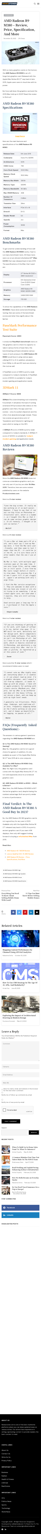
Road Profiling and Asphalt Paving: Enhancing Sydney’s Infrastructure (25, 1168)
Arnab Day (6, 988)
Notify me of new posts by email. (13, 1102)
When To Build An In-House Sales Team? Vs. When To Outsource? (25, 1148)
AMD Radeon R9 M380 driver (13, 877)
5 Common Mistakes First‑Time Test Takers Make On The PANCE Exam (25, 1158)
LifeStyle (5, 1483)
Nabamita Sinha (8, 955)
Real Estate (6, 1486)
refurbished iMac (25, 836)
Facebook (11, 1208)
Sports (4, 1505)
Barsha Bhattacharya (19, 1192)
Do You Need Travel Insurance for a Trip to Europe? (25, 1188)
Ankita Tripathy (17, 1152)
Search (4, 1128)
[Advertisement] (20, 1318)
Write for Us (6, 1457)
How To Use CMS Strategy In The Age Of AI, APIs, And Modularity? (20, 984)
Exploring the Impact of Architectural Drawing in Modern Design (19, 1016)
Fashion (4, 1476)
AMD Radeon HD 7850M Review (18, 851)
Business (5, 1472)
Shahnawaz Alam (17, 1162)
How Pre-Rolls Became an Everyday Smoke (25, 1179)
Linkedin (10, 1215)
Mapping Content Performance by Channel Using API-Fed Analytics (17, 951)
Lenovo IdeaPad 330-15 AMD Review (20, 854)
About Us (5, 1450)
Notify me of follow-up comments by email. (17, 1095)
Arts (3, 1498)
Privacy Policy (7, 1461)
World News (6, 1512)
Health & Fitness (8, 1479)
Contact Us (6, 1454)
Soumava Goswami (9, 1021)
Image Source (20, 136)
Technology (6, 1508)
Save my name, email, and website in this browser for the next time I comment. (20, 1090)
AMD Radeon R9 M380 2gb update (14, 874)
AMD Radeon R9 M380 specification (15, 881)
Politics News (6, 1501)
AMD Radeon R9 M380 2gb (12, 870)
